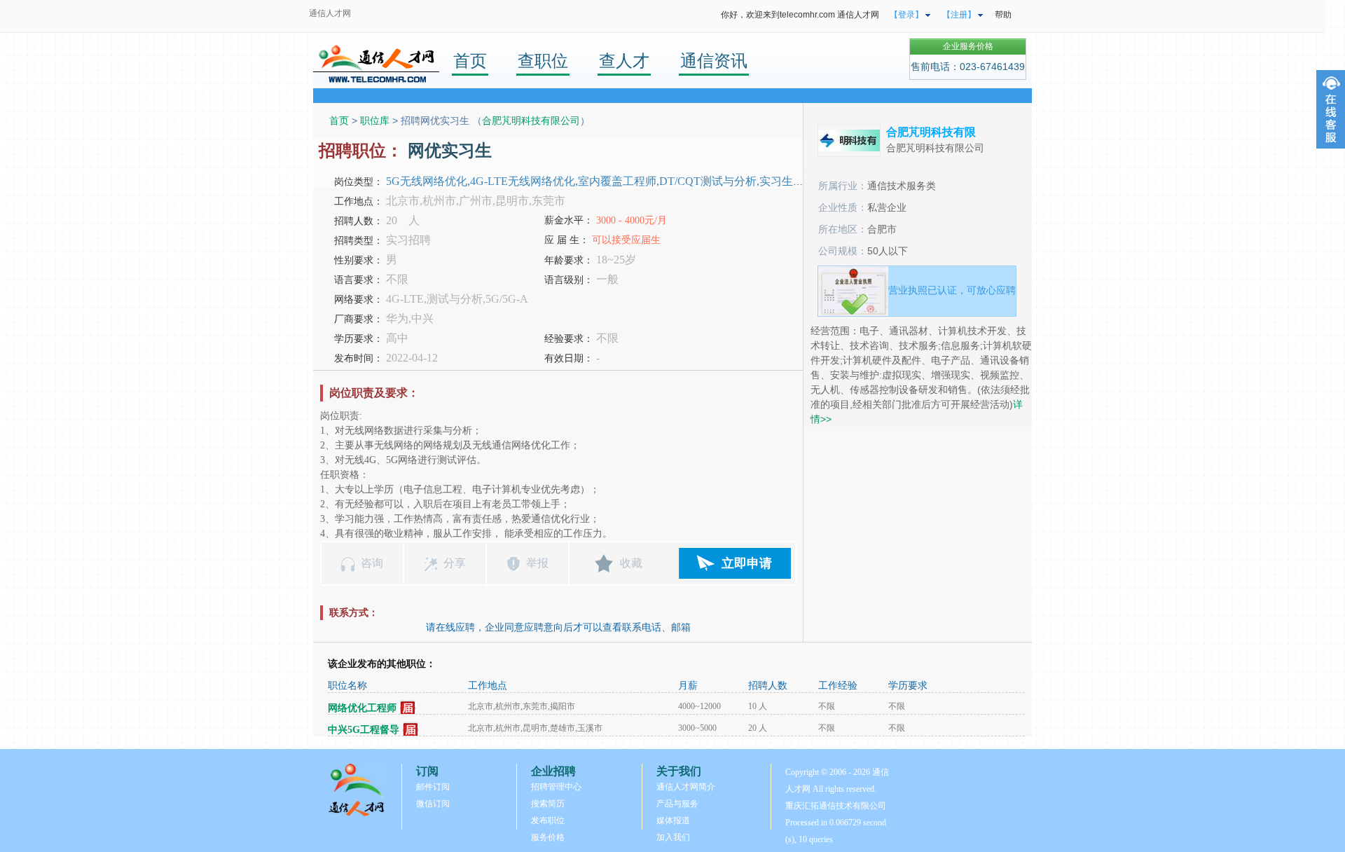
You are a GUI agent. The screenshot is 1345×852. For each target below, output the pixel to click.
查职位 (543, 60)
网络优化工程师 (362, 708)
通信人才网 (330, 13)
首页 (470, 60)
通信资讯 (713, 60)
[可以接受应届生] (408, 708)
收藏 (631, 563)
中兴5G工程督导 (363, 729)
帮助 (1003, 15)
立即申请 (747, 563)
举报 (537, 563)
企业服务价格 (968, 46)
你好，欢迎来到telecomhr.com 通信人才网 (800, 15)
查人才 (624, 60)
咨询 (372, 563)
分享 (454, 563)
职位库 (374, 120)
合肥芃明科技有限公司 (531, 120)
